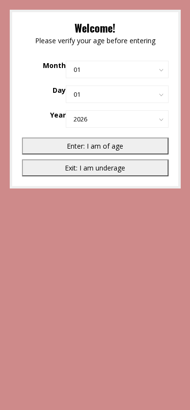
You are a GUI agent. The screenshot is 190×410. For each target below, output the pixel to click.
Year (58, 115)
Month (54, 65)
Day (59, 90)
